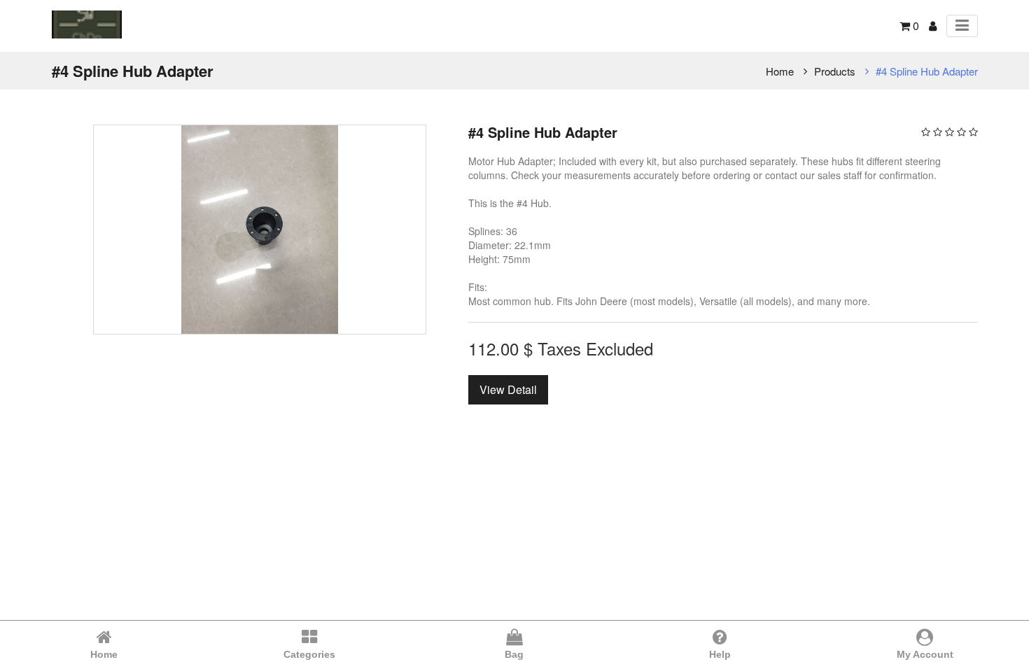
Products (834, 71)
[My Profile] (933, 25)
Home (780, 71)
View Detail (508, 389)
